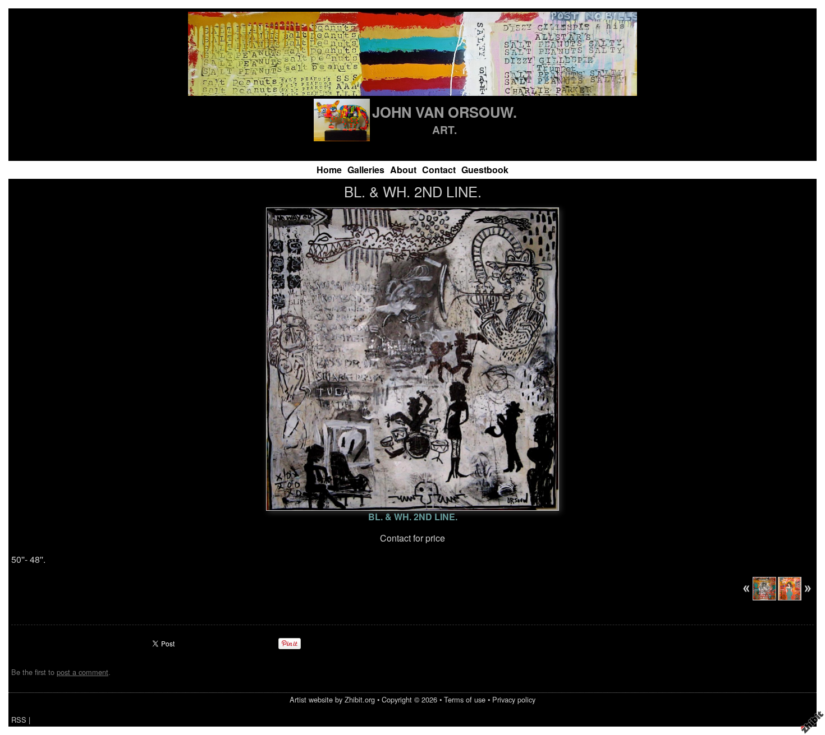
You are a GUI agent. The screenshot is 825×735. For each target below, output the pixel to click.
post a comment (82, 672)
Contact (439, 169)
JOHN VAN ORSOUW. (444, 111)
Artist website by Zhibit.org (332, 699)
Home (329, 169)
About (403, 169)
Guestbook (484, 169)
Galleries (365, 169)
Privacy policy (513, 699)
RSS (18, 719)
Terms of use (464, 699)
